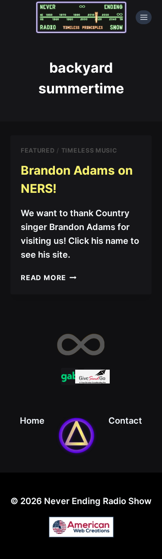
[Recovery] (76, 435)
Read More (48, 277)
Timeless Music (89, 150)
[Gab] (69, 376)
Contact (125, 420)
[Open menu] (144, 17)
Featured (38, 150)
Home (32, 420)
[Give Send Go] (92, 376)
